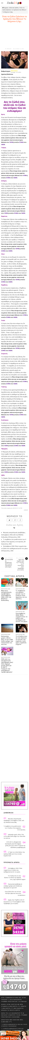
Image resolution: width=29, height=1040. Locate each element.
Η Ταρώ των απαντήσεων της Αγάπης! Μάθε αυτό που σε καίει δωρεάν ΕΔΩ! (14, 853)
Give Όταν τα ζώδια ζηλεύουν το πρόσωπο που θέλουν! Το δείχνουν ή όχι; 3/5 (14, 70)
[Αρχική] (14, 3)
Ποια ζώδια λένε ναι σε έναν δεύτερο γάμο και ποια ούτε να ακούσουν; (15, 893)
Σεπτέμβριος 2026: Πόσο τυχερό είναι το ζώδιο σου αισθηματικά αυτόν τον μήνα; (21, 617)
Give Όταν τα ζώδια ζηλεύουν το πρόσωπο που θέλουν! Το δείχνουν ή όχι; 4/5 (15, 70)
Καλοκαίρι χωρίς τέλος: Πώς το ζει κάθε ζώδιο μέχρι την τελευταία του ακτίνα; (7, 640)
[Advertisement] (14, 34)
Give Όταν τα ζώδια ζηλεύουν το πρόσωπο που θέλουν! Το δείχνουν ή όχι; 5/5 (17, 70)
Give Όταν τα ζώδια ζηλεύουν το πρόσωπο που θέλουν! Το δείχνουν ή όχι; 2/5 (13, 70)
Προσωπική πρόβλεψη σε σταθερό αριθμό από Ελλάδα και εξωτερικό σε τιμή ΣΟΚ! (13, 885)
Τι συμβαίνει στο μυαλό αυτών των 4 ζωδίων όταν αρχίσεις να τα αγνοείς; (21, 595)
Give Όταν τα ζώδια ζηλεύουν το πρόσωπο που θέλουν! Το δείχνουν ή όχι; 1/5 (11, 70)
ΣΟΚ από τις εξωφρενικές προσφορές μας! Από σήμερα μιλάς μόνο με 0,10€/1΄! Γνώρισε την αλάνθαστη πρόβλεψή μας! (7, 665)
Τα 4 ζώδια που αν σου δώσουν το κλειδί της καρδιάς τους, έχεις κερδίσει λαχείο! (21, 640)
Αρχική (6, 7)
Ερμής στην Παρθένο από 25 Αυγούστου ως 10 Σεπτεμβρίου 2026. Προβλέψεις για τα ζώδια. (14, 901)
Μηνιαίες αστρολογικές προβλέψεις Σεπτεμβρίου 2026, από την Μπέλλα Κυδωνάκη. (13, 535)
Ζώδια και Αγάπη (13, 7)
